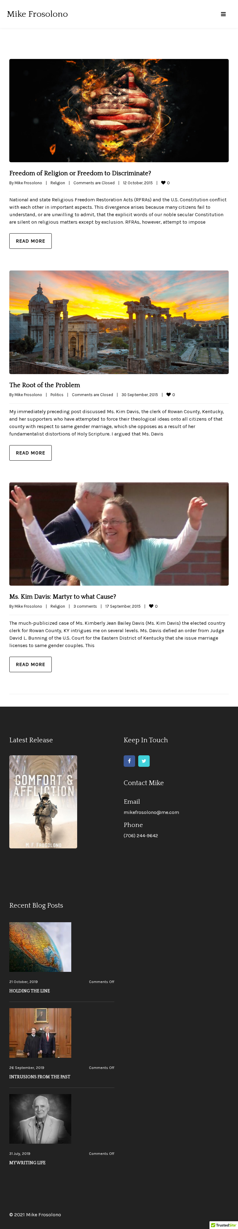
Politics (57, 394)
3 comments (85, 606)
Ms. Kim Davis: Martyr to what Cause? (62, 596)
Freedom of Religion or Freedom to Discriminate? (80, 173)
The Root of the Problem (44, 385)
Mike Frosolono (28, 183)
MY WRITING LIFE (27, 1162)
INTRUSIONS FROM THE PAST (39, 1077)
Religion (58, 183)
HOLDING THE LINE (29, 991)
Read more (30, 241)
